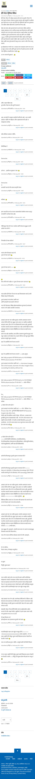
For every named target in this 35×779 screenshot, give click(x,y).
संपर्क (26, 768)
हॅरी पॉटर (9, 63)
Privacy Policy (13, 773)
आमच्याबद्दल (21, 768)
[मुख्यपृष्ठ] (4, 4)
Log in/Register (5, 691)
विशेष (13, 759)
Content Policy (22, 773)
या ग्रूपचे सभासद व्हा (6, 710)
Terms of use (4, 773)
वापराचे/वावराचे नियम (6, 768)
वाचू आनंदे (3, 68)
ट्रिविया (13, 63)
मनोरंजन (7, 60)
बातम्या (26, 759)
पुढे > (27, 95)
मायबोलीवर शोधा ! (5, 736)
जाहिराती (20, 759)
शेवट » (17, 99)
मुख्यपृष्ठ (7, 11)
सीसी (31, 759)
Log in (3, 83)
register (10, 83)
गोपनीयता (14, 768)
